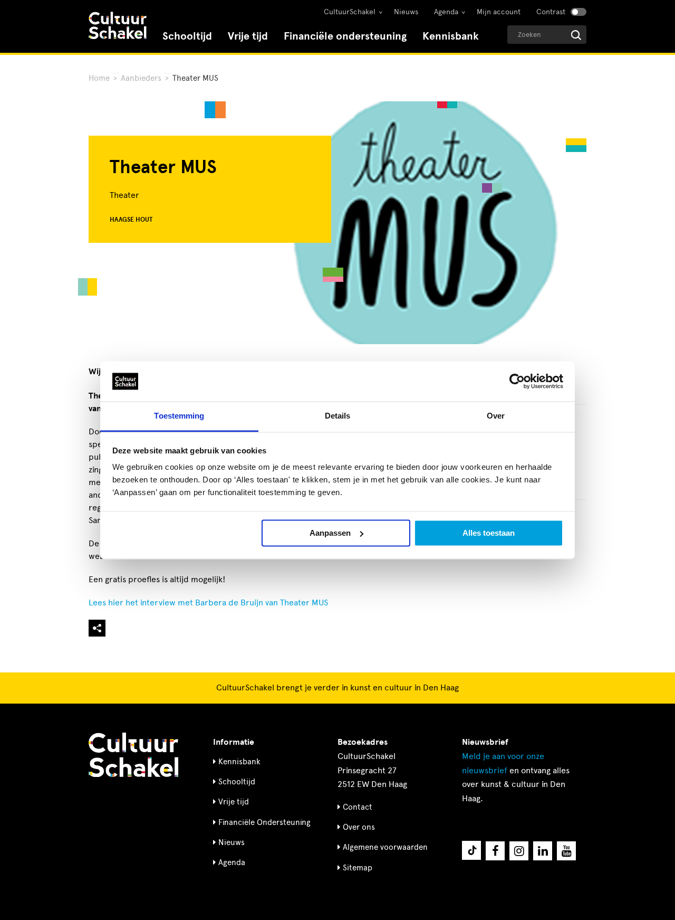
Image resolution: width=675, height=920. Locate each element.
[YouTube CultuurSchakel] (566, 850)
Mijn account (498, 11)
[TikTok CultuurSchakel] (471, 850)
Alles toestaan (488, 532)
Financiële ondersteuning (345, 36)
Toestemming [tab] (179, 416)
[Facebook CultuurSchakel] (495, 850)
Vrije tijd (248, 36)
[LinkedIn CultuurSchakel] (542, 850)
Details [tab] (338, 416)
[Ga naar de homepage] (118, 27)
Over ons (359, 827)
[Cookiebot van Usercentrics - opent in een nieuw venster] (517, 381)
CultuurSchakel (349, 11)
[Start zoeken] (576, 35)
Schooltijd (187, 36)
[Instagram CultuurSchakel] (518, 850)
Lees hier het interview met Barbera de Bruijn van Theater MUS (208, 602)
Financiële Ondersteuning (264, 822)
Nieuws (406, 11)
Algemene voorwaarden (385, 847)
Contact (357, 807)
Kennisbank (450, 36)
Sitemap (357, 867)
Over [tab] (496, 416)
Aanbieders (141, 78)
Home (99, 78)
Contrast (550, 11)
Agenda (446, 11)
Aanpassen (330, 532)
